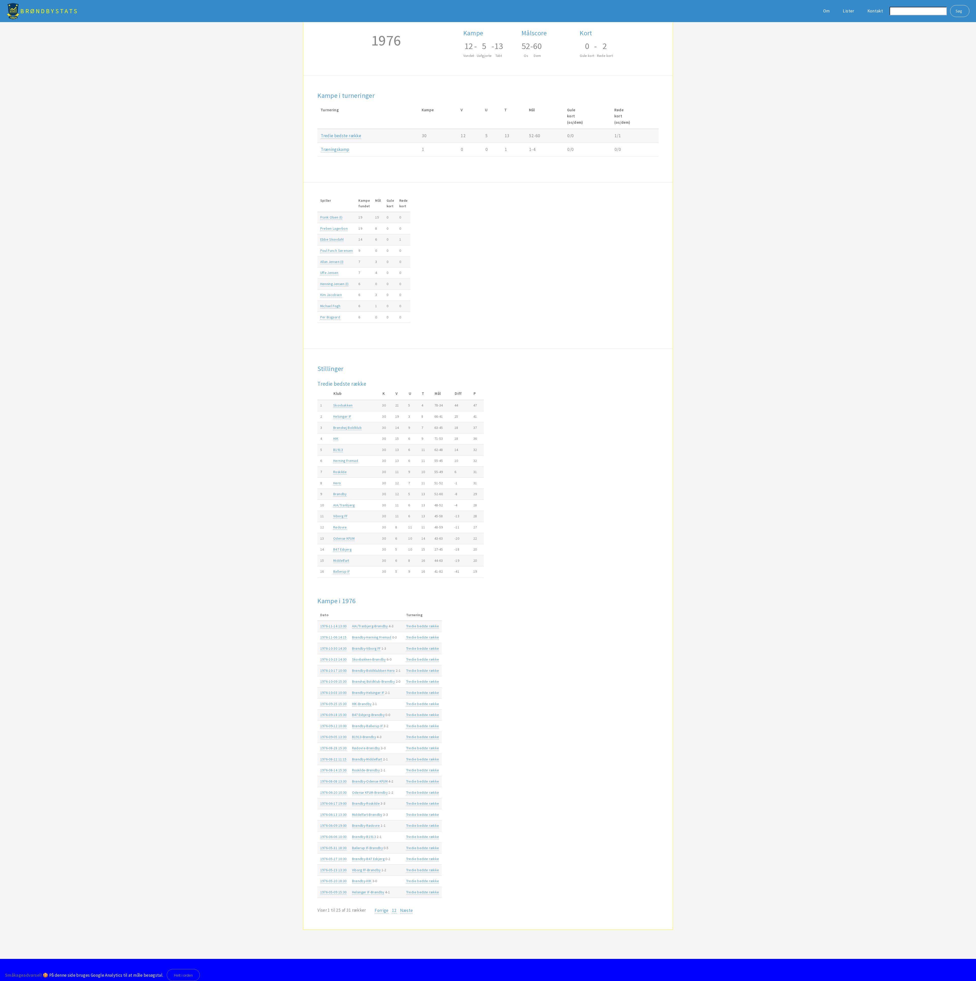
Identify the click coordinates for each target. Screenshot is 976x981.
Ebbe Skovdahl (332, 239)
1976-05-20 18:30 (333, 881)
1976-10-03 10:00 (333, 692)
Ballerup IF (341, 571)
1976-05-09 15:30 (333, 892)
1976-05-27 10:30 (333, 859)
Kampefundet (364, 203)
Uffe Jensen (329, 272)
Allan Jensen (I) (332, 261)
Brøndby (339, 494)
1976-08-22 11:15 (333, 759)
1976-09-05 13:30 (333, 737)
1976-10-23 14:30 (333, 659)
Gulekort (390, 203)
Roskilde (340, 472)
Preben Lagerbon (334, 228)
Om (826, 11)
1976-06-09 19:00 (333, 825)
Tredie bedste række (341, 135)
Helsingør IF (342, 416)
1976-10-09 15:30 (333, 681)
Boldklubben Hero (380, 670)
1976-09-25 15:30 (333, 704)
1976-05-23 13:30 (333, 870)
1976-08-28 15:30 (333, 748)
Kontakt (875, 11)
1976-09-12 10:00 (333, 726)
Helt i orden (183, 975)
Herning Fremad (345, 460)
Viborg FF (340, 516)
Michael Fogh (330, 306)
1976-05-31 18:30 (333, 848)
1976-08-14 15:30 (333, 770)
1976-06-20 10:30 (333, 792)
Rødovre (340, 527)
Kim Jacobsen (331, 294)
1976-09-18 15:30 (333, 714)
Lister (848, 11)
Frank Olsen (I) (331, 217)
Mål (378, 200)
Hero (337, 483)
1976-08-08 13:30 (333, 781)
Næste (406, 910)
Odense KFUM (344, 538)
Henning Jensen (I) (334, 284)
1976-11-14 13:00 (333, 626)
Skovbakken (343, 405)
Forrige (381, 910)
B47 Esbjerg (342, 549)
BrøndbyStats (49, 11)
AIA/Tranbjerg (344, 505)
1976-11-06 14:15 (333, 637)
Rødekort (403, 203)
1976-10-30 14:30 (333, 648)
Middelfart (341, 560)
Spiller (325, 200)
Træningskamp (335, 149)
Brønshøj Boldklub (347, 427)
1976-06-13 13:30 (333, 814)
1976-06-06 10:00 (333, 836)
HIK (335, 438)
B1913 (338, 449)
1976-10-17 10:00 (333, 670)
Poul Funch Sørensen (336, 250)
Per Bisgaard (330, 317)
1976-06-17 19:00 (333, 803)
